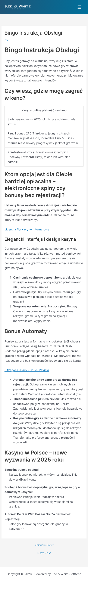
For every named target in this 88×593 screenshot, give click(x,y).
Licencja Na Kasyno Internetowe (26, 229)
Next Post (44, 553)
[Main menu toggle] (79, 7)
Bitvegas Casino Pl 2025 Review (26, 370)
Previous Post (44, 545)
